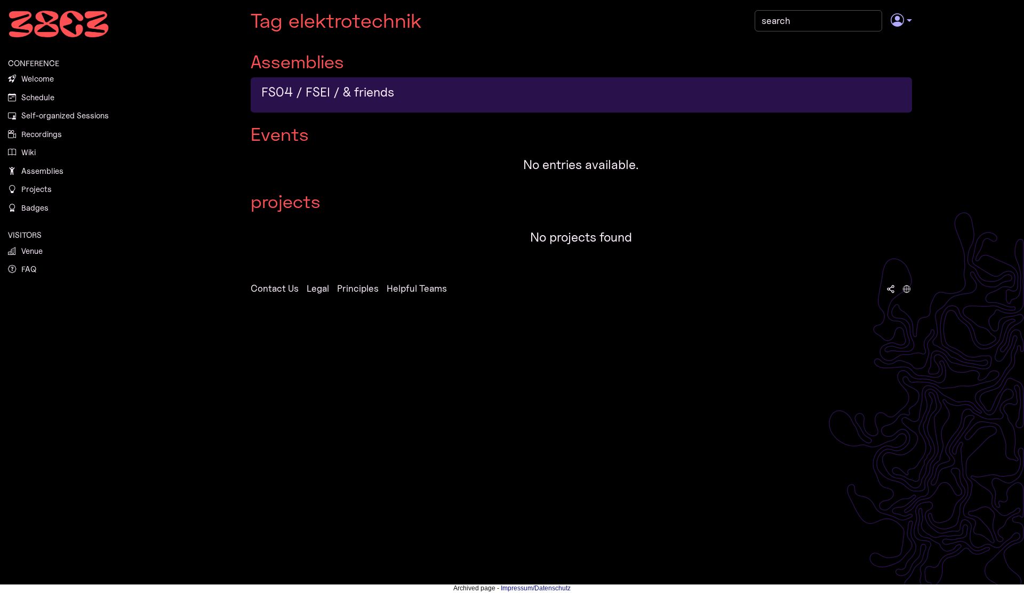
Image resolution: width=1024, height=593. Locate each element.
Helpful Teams (417, 288)
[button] (901, 21)
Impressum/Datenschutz (536, 588)
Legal (318, 288)
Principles (358, 288)
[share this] (890, 288)
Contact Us (275, 288)
